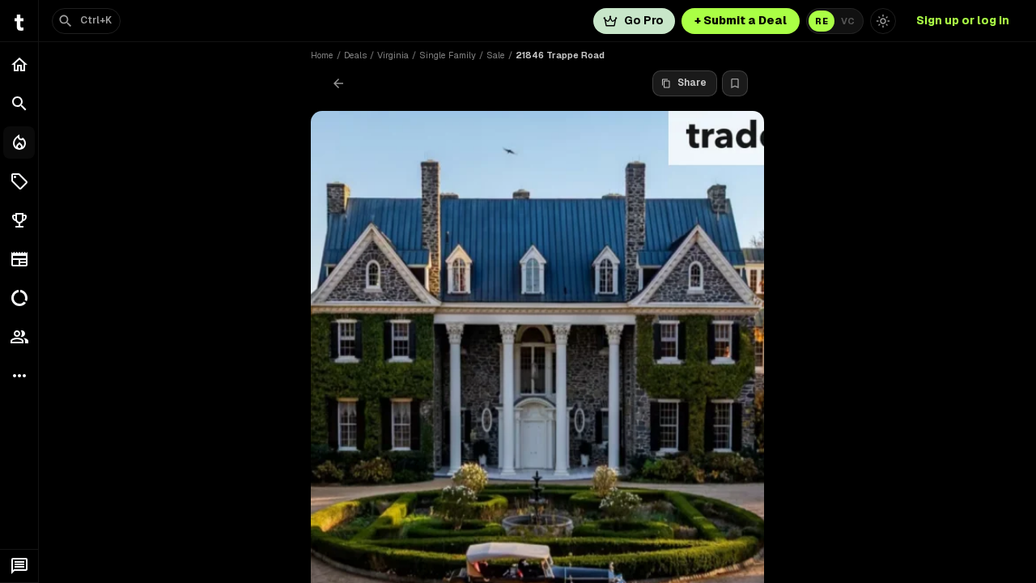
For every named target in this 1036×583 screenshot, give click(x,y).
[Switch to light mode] (883, 21)
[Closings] (19, 142)
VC (848, 21)
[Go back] (338, 83)
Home (322, 55)
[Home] (19, 65)
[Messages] (19, 566)
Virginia (393, 55)
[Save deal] (735, 83)
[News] (19, 259)
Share (692, 82)
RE (821, 21)
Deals (355, 55)
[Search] (19, 103)
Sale (495, 55)
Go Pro (644, 20)
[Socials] (19, 337)
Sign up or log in (962, 20)
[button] (19, 181)
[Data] (19, 298)
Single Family (447, 55)
